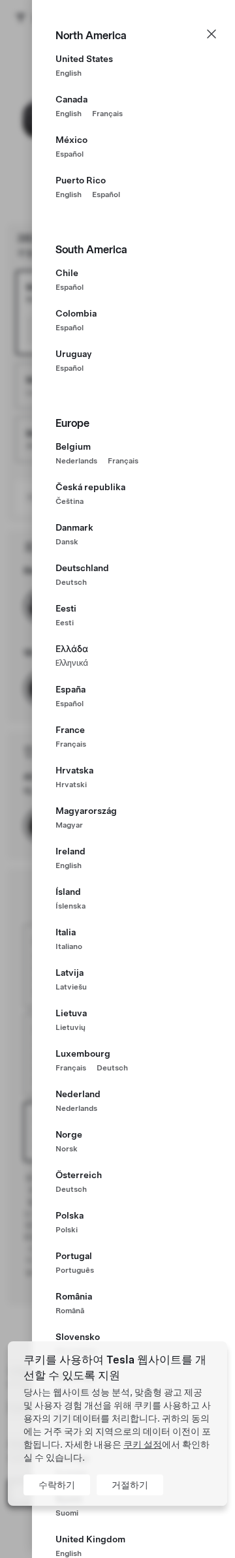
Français (107, 113)
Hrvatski (71, 784)
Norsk (66, 1148)
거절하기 (130, 1485)
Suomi (66, 1513)
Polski (66, 1229)
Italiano (68, 946)
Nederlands (76, 460)
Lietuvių (70, 1027)
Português (74, 1270)
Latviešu (71, 986)
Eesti (64, 622)
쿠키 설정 (142, 1444)
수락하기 (57, 1485)
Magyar (69, 825)
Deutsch (71, 582)
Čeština (69, 501)
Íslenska (70, 906)
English (68, 73)
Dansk (66, 541)
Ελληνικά (71, 663)
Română (69, 1310)
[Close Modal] (211, 34)
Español (69, 154)
